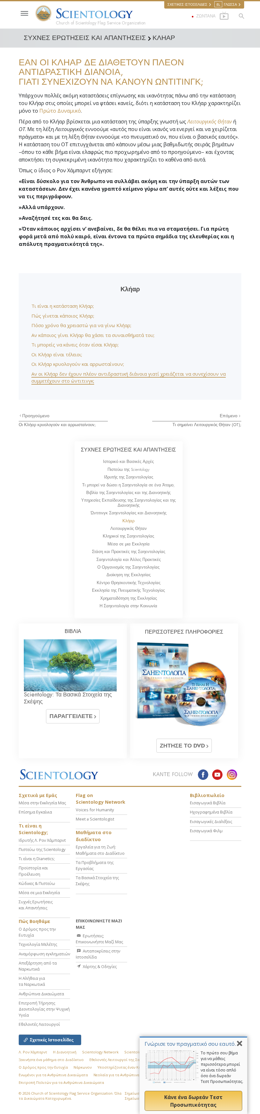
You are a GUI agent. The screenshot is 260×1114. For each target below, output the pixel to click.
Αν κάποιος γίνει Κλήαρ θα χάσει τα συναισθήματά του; (92, 335)
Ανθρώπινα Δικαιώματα (41, 994)
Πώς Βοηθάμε (34, 921)
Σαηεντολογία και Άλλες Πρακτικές (128, 560)
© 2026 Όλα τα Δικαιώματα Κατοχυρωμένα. (70, 1096)
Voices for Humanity (95, 810)
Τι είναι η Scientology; (33, 829)
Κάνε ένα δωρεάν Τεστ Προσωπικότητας (193, 1101)
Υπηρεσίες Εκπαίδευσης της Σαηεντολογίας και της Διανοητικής (128, 502)
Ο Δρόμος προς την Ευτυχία (43, 1067)
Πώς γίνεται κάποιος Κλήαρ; (62, 316)
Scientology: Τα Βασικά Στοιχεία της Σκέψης (68, 698)
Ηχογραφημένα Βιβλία (211, 812)
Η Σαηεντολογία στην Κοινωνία (128, 606)
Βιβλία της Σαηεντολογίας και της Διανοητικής (128, 493)
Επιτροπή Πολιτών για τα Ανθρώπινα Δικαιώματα (61, 1082)
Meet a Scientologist (95, 819)
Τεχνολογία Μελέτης (38, 944)
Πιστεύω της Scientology (128, 469)
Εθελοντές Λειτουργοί (39, 1024)
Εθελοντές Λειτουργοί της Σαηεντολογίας (125, 1059)
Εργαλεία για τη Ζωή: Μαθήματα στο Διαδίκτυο (100, 850)
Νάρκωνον (83, 1067)
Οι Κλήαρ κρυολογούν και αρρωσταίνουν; (77, 364)
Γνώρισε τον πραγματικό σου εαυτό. (190, 1043)
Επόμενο (229, 415)
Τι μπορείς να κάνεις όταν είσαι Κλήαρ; (75, 344)
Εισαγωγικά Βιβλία (207, 803)
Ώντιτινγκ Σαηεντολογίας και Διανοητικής (128, 513)
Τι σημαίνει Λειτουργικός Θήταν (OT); (206, 425)
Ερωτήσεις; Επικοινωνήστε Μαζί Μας (99, 939)
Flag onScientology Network (100, 798)
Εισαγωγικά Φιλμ (206, 831)
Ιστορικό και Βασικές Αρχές (128, 461)
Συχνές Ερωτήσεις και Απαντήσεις (36, 905)
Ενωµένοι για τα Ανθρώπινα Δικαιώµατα (53, 1074)
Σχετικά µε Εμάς (38, 795)
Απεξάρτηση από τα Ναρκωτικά (38, 966)
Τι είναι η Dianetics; (37, 858)
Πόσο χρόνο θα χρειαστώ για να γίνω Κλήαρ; (81, 325)
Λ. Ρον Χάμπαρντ (33, 1052)
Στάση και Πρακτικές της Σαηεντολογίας (128, 552)
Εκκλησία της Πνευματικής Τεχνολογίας (128, 590)
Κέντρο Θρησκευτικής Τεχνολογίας (128, 583)
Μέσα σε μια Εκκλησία (128, 544)
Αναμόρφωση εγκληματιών (44, 954)
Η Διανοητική (64, 1052)
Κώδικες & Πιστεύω (37, 883)
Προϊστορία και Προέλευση (33, 871)
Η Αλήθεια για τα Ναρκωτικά (32, 981)
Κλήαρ (128, 521)
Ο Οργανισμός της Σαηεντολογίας (128, 567)
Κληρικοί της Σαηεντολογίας (128, 536)
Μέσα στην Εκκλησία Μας (42, 803)
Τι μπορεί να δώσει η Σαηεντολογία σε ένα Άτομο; (128, 485)
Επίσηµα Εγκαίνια (35, 812)
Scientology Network (100, 1052)
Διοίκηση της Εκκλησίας (129, 575)
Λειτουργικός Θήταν (209, 121)
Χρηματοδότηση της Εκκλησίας (128, 598)
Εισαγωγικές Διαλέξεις (211, 821)
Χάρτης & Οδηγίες (99, 966)
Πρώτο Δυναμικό (60, 110)
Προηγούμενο (35, 415)
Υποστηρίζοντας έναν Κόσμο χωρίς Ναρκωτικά (138, 1067)
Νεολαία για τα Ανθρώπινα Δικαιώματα (127, 1074)
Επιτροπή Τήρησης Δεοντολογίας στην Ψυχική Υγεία (44, 1009)
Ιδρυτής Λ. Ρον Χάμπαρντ (42, 840)
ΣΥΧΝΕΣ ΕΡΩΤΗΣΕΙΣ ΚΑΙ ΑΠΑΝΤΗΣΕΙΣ (128, 449)
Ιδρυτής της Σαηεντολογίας (128, 477)
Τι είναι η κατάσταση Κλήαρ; (62, 306)
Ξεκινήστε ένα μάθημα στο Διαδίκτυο (51, 1059)
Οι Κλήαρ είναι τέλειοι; (56, 354)
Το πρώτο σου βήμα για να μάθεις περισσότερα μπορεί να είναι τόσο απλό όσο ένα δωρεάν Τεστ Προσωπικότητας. (222, 1067)
